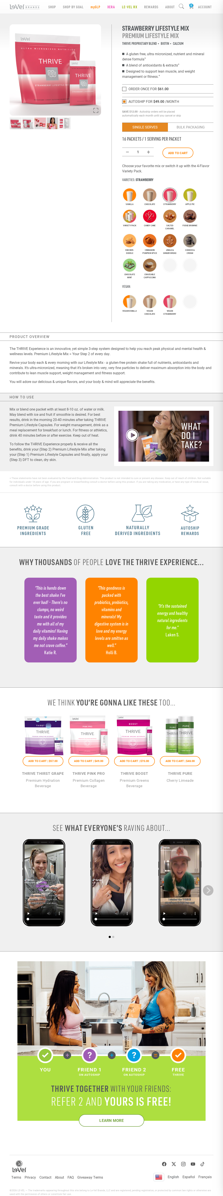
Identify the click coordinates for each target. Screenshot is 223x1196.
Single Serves (145, 127)
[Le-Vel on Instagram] (183, 1164)
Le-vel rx (129, 7)
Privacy (30, 1177)
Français (205, 1176)
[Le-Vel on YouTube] (192, 1164)
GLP (95, 7)
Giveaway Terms (90, 1177)
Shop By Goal (73, 7)
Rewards (151, 7)
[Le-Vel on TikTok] (202, 1164)
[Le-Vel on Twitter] (173, 1164)
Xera (111, 7)
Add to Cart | (43, 761)
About (59, 1177)
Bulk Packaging (191, 127)
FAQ (71, 1177)
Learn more (111, 1120)
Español (188, 1176)
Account (205, 7)
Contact (45, 1177)
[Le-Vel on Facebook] (164, 1164)
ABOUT (170, 7)
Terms (16, 1177)
